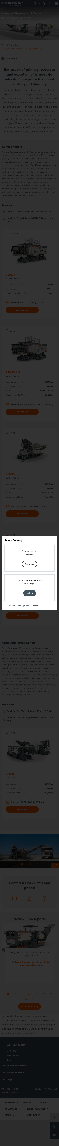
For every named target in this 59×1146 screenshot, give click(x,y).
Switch (29, 593)
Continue (29, 564)
